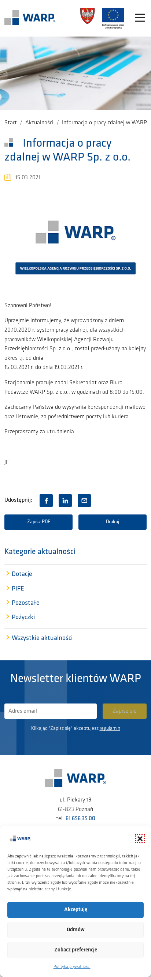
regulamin (110, 728)
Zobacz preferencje (75, 950)
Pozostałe (26, 603)
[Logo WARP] (30, 18)
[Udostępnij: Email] (84, 500)
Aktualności (39, 123)
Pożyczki (23, 617)
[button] (140, 838)
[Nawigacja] (140, 18)
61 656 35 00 (80, 819)
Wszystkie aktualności (42, 638)
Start (10, 123)
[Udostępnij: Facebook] (46, 500)
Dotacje (22, 574)
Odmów (76, 930)
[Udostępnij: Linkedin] (65, 500)
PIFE (18, 589)
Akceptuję (75, 910)
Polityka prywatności (72, 967)
